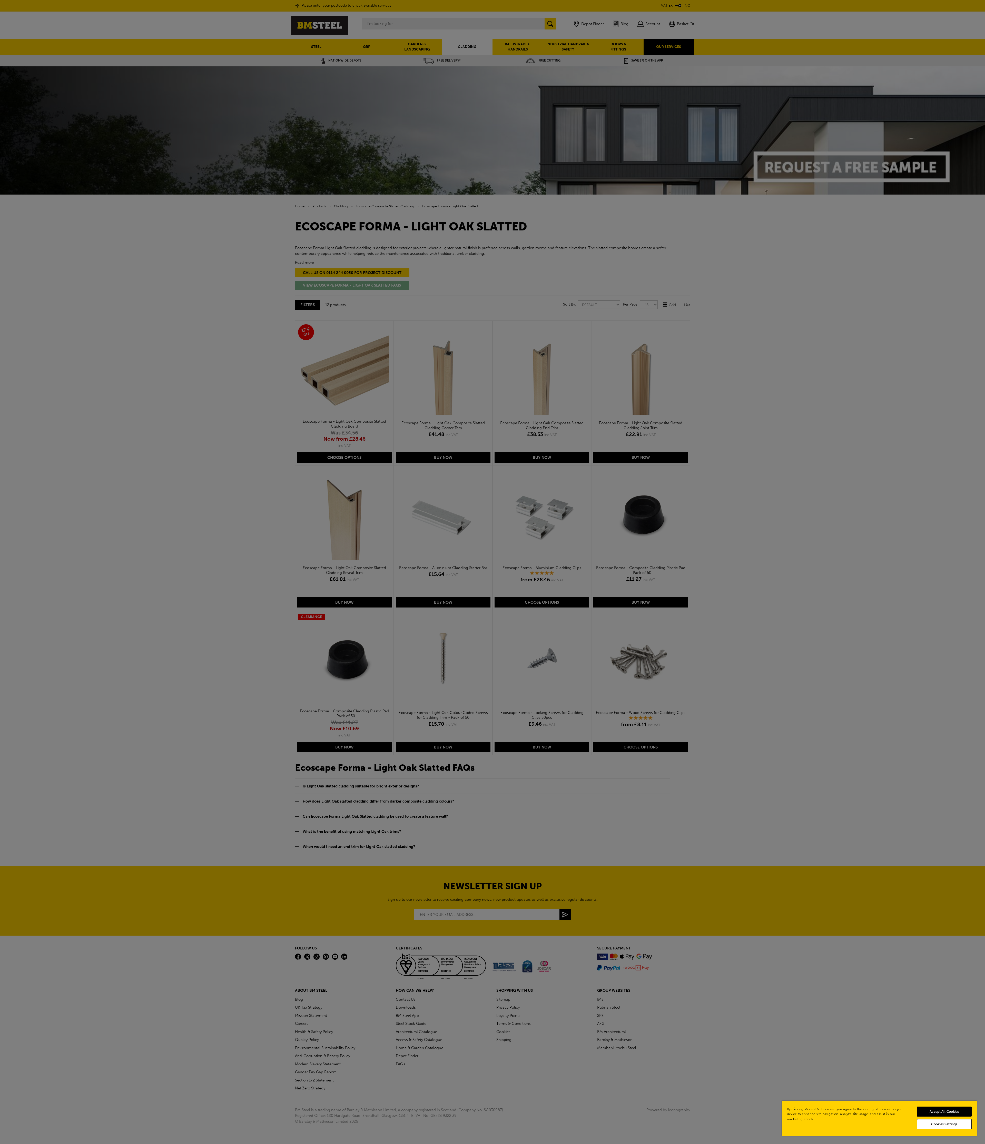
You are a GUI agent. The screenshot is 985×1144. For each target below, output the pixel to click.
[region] (879, 1118)
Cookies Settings (944, 1124)
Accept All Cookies (944, 1111)
